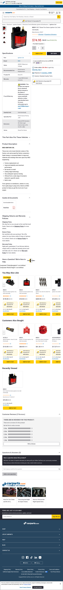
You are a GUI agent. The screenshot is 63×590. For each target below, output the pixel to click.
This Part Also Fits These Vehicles (15, 137)
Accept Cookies (38, 587)
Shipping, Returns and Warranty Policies (13, 217)
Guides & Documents (10, 198)
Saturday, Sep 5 (36, 70)
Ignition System (17, 24)
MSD (19, 61)
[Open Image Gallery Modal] (19, 37)
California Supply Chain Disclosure (11, 571)
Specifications (7, 53)
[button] (31, 2)
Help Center (31, 260)
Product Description (9, 144)
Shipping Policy (19, 226)
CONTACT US (6, 550)
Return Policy (22, 238)
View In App (59, 2)
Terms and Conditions (54, 569)
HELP (3, 539)
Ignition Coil (21, 57)
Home (3, 24)
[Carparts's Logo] (10, 13)
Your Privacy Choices (55, 571)
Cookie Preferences (40, 571)
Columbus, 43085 (46, 73)
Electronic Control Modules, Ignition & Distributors (35, 24)
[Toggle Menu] (3, 13)
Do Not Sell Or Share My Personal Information (31, 574)
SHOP (3, 529)
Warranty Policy (19, 569)
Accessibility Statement (27, 571)
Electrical (9, 24)
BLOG (3, 545)
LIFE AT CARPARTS (7, 534)
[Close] (60, 584)
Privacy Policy (41, 569)
